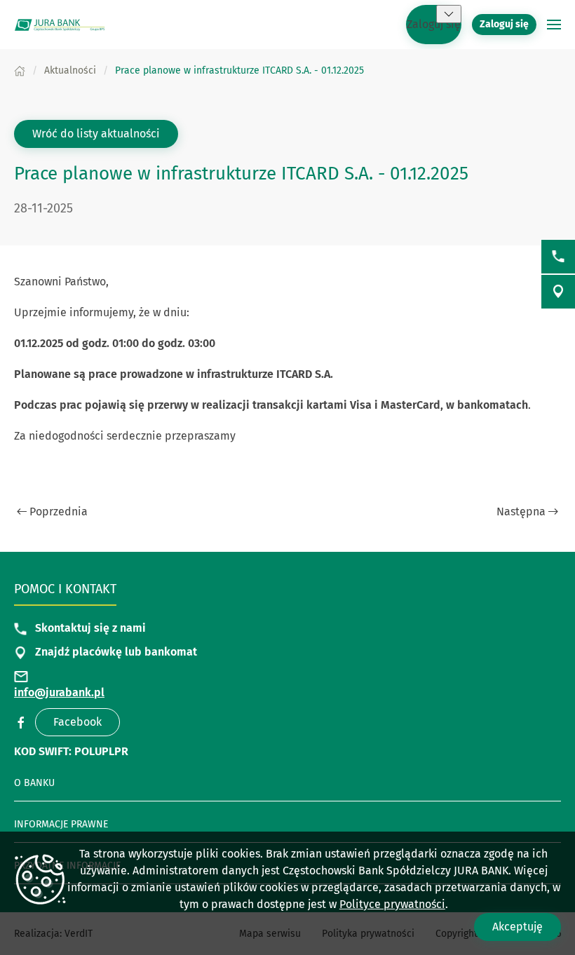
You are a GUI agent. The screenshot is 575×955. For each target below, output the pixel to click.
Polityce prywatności (392, 904)
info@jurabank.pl (59, 692)
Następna (521, 511)
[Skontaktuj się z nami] (558, 256)
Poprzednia (58, 511)
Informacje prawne (61, 824)
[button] (448, 14)
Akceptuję (517, 926)
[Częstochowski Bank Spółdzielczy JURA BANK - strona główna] (59, 24)
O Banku (34, 783)
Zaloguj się (434, 24)
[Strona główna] (19, 70)
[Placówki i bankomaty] (558, 292)
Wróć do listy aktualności (96, 133)
